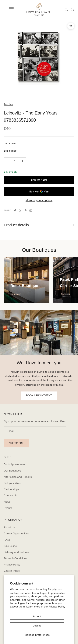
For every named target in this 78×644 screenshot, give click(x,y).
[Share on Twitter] (20, 210)
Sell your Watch (13, 483)
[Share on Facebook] (14, 210)
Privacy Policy (57, 606)
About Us (9, 527)
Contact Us (10, 495)
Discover (15, 293)
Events (8, 507)
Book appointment (39, 395)
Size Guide (10, 545)
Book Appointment (15, 464)
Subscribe (16, 443)
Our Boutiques (12, 470)
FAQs (7, 539)
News (7, 501)
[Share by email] (30, 210)
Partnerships (11, 489)
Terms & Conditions (15, 558)
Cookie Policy (12, 570)
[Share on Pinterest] (25, 210)
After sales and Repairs (18, 476)
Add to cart (39, 180)
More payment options (39, 200)
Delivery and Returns (16, 552)
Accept (37, 616)
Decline (37, 625)
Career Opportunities (16, 533)
